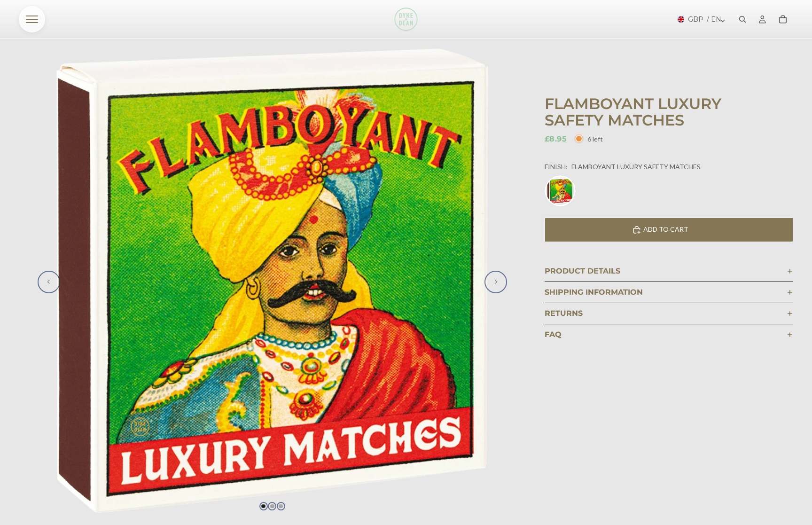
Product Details (582, 270)
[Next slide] (495, 282)
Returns (564, 313)
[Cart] (783, 19)
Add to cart (665, 229)
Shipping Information (594, 292)
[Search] (742, 19)
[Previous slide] (49, 282)
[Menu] (32, 19)
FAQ (553, 334)
